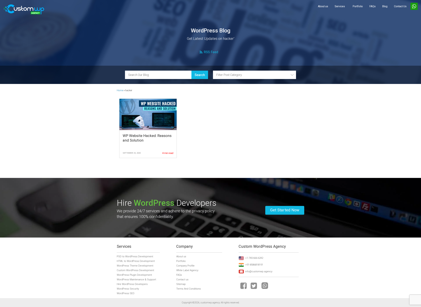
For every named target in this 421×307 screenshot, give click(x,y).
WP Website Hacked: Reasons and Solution (147, 138)
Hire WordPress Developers (132, 284)
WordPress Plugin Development (134, 274)
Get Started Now (284, 210)
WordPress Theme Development (135, 265)
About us (323, 6)
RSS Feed (211, 52)
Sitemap (181, 284)
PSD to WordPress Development (135, 256)
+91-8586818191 (254, 264)
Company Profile (185, 265)
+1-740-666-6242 (254, 257)
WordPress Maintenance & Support (136, 279)
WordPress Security (128, 288)
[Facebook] (243, 285)
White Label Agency (187, 270)
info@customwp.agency (258, 271)
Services (340, 6)
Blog (384, 6)
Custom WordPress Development (135, 270)
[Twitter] (254, 285)
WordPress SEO (125, 293)
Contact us (182, 279)
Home (120, 90)
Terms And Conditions (188, 288)
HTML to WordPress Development (136, 261)
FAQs (372, 6)
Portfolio (358, 6)
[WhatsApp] (264, 285)
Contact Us (400, 6)
